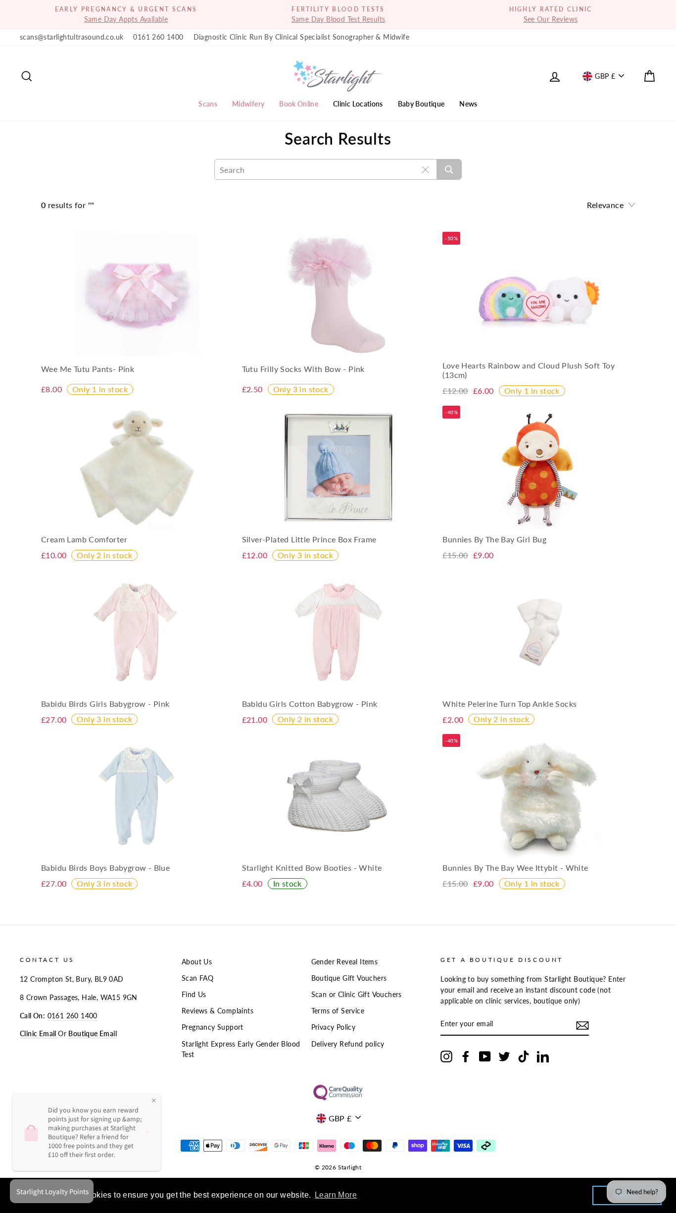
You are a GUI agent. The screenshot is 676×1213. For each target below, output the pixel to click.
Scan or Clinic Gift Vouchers (356, 995)
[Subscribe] (582, 1025)
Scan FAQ (197, 978)
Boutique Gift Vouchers (349, 978)
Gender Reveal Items (344, 962)
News (468, 104)
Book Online (298, 104)
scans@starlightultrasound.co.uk (71, 37)
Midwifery (248, 104)
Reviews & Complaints (217, 1011)
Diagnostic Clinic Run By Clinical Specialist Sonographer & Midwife (301, 37)
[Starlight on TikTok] (524, 1056)
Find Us (194, 995)
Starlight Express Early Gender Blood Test (241, 1049)
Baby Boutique (421, 104)
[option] (126, 15)
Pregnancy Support (212, 1027)
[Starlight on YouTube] (485, 1056)
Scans (207, 104)
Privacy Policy (333, 1027)
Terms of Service (337, 1011)
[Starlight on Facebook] (466, 1056)
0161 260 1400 (158, 37)
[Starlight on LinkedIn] (543, 1056)
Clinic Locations (358, 104)
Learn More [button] (336, 1195)
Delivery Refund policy (348, 1044)
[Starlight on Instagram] (446, 1056)
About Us (197, 962)
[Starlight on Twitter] (504, 1056)
